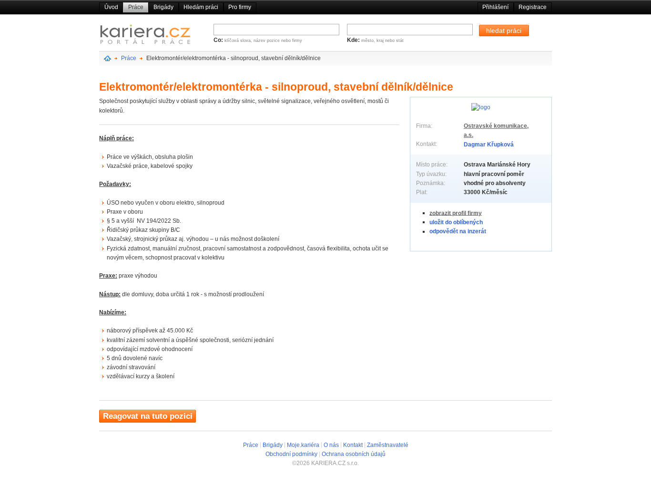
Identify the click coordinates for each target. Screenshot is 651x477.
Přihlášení (495, 7)
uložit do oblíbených (456, 221)
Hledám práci (200, 7)
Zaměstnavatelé (387, 444)
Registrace (533, 7)
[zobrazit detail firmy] (480, 107)
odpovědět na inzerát (457, 231)
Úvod (111, 7)
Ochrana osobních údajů (354, 454)
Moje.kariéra (303, 444)
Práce (135, 7)
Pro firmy (239, 7)
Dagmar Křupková (489, 144)
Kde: (354, 40)
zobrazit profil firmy (455, 212)
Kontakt (353, 444)
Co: (219, 40)
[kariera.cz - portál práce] (145, 36)
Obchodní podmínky (291, 454)
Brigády (163, 7)
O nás (331, 444)
